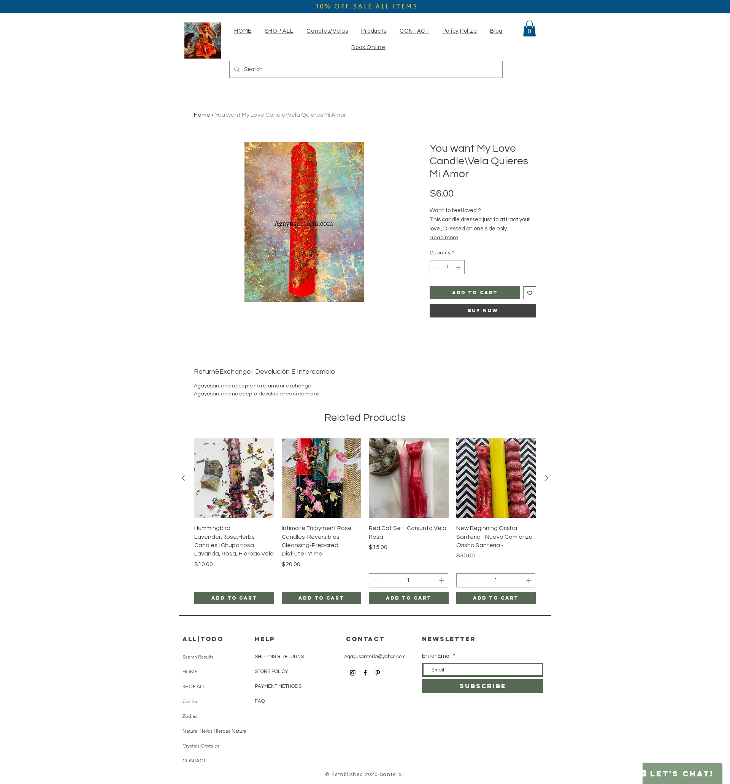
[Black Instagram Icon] (352, 672)
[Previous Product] (183, 477)
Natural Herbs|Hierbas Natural (215, 731)
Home (202, 115)
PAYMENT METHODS (278, 686)
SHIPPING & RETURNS (279, 656)
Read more (444, 237)
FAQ (260, 701)
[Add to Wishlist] (529, 293)
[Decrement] (435, 267)
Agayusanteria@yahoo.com (375, 656)
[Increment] (458, 267)
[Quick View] (234, 478)
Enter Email (437, 656)
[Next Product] (546, 477)
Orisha (189, 701)
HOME (190, 671)
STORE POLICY (272, 671)
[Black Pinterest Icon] (377, 672)
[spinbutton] (447, 267)
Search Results (198, 657)
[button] (327, 31)
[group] (365, 521)
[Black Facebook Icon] (365, 672)
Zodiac (189, 716)
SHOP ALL (193, 686)
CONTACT (194, 760)
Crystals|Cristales (200, 746)
